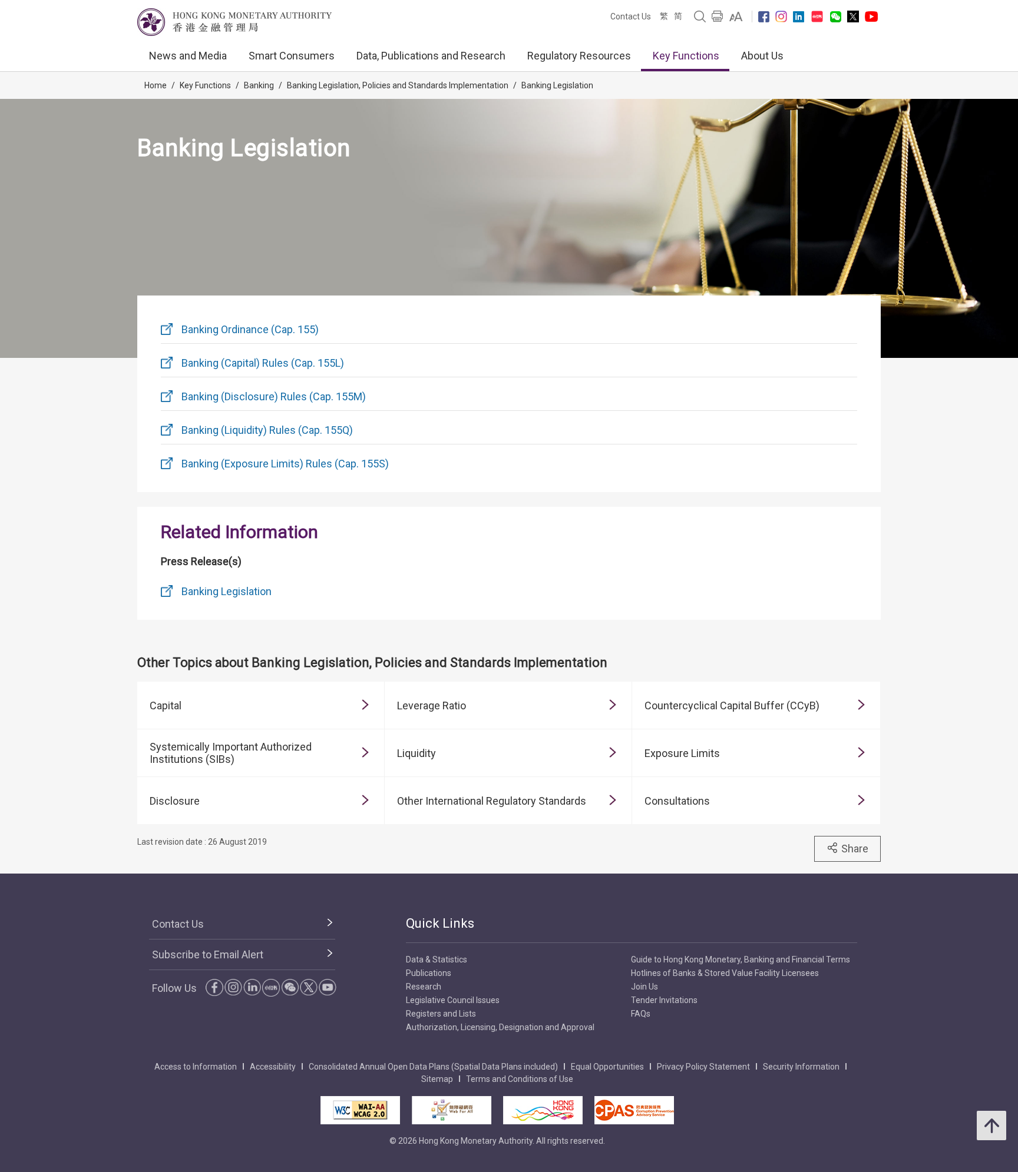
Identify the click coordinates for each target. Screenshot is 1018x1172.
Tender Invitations (664, 1000)
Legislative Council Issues (453, 1000)
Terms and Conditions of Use (519, 1079)
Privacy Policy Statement (703, 1066)
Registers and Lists (441, 1013)
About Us (762, 55)
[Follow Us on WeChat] (290, 987)
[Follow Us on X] (853, 16)
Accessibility (273, 1066)
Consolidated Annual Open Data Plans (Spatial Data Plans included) (433, 1066)
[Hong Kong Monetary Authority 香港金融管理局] (234, 22)
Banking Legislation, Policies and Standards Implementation (397, 85)
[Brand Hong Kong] (543, 1110)
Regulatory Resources (579, 55)
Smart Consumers (292, 55)
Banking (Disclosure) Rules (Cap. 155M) (273, 396)
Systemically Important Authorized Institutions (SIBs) (231, 753)
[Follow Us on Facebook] (763, 16)
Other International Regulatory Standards (491, 801)
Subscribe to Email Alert (207, 954)
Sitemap (437, 1079)
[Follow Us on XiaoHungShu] (271, 988)
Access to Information (195, 1066)
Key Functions (686, 55)
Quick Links (440, 923)
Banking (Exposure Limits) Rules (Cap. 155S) (285, 463)
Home (155, 85)
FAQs (640, 1013)
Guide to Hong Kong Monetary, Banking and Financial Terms (740, 959)
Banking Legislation (557, 85)
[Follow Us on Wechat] (835, 16)
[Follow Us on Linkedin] (798, 16)
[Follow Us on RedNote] (817, 16)
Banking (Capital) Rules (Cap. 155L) (262, 363)
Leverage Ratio (431, 705)
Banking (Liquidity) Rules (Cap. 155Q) (267, 430)
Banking (259, 85)
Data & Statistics (436, 959)
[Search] (700, 16)
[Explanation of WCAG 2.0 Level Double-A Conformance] (360, 1110)
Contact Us (630, 16)
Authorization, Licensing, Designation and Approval (500, 1027)
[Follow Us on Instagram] (781, 16)
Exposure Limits (682, 753)
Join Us (644, 986)
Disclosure (175, 801)
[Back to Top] (991, 1125)
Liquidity (416, 753)
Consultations (677, 801)
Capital (165, 705)
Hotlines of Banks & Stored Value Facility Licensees (725, 973)
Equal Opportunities (607, 1066)
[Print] (717, 16)
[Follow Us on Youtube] (871, 16)
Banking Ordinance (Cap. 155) (250, 329)
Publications (428, 973)
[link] (736, 16)
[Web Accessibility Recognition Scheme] (451, 1110)
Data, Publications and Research (430, 55)
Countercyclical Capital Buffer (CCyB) (731, 705)
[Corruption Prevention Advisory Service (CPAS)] (634, 1110)
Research (423, 986)
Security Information (801, 1066)
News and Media (188, 55)
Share (854, 848)
